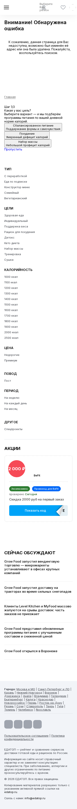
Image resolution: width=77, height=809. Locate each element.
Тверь (50, 706)
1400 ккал (11, 299)
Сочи (20, 706)
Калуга (31, 699)
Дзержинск (12, 696)
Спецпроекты (13, 429)
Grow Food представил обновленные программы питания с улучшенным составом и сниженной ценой (34, 632)
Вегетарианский (15, 198)
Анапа (27, 696)
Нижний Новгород (29, 692)
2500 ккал (11, 337)
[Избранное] (63, 7)
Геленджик (58, 696)
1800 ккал (11, 321)
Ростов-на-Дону (50, 702)
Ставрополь (34, 706)
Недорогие (11, 354)
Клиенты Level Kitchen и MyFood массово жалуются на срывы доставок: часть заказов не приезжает (37, 610)
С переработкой (15, 176)
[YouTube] (8, 724)
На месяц (10, 408)
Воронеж (51, 692)
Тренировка (12, 254)
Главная (10, 97)
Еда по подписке (15, 181)
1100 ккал (10, 282)
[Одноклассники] (28, 724)
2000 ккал (11, 332)
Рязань (9, 706)
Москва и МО (25, 689)
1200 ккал (11, 288)
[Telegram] (18, 724)
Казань (9, 692)
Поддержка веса (16, 226)
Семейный (11, 192)
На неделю (11, 397)
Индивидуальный (16, 221)
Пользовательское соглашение (26, 735)
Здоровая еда (14, 215)
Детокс (9, 237)
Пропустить (13, 149)
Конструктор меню (17, 187)
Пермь (32, 702)
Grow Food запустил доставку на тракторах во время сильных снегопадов (37, 590)
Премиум (10, 360)
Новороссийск (14, 702)
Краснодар (45, 699)
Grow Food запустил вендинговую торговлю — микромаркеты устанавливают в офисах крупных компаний (32, 567)
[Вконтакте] (37, 724)
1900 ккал (11, 326)
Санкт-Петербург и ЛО (54, 689)
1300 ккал (11, 293)
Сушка (8, 259)
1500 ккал (11, 304)
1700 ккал (11, 315)
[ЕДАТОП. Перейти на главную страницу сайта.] (19, 7)
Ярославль (43, 709)
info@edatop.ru (35, 798)
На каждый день (15, 403)
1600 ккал (11, 310)
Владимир (41, 696)
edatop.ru (10, 792)
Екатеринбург (13, 699)
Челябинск (25, 709)
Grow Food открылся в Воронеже (30, 651)
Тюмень (9, 709)
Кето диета (11, 243)
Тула (60, 706)
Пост (7, 380)
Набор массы (13, 248)
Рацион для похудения (19, 232)
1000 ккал (11, 276)
